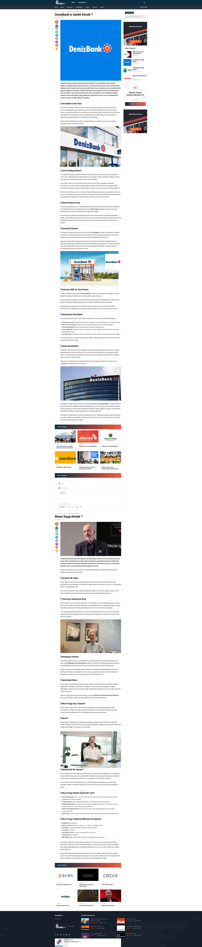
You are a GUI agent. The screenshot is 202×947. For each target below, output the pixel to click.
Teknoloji (94, 7)
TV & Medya (129, 935)
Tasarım (87, 7)
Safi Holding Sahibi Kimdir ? (87, 905)
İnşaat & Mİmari (94, 922)
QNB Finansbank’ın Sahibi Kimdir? (138, 52)
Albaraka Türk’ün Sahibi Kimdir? (88, 446)
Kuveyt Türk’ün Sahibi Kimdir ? (110, 446)
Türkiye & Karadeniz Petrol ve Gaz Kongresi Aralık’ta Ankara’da (87, 468)
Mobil (56, 7)
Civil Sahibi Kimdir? (130, 919)
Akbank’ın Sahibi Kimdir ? (139, 76)
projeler (84, 612)
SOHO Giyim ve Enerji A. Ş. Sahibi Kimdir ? (86, 885)
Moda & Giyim (129, 920)
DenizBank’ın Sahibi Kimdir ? (138, 60)
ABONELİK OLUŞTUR (135, 104)
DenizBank (63, 107)
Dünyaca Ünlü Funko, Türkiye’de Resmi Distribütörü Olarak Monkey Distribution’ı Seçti (110, 468)
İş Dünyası (64, 513)
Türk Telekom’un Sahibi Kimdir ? (134, 926)
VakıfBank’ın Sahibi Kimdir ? (64, 467)
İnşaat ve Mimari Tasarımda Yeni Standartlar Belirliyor (99, 919)
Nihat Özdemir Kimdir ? (108, 905)
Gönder (62, 506)
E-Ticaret (93, 928)
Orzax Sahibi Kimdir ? (108, 884)
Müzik (62, 7)
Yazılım (102, 7)
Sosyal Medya (79, 7)
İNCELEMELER (82, 2)
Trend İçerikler (143, 7)
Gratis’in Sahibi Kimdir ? (96, 933)
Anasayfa (57, 11)
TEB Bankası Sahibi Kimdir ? (138, 68)
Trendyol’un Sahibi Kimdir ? (97, 926)
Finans (63, 11)
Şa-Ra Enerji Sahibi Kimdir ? (64, 884)
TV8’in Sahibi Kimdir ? (131, 933)
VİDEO (73, 2)
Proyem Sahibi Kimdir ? (62, 905)
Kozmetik (93, 935)
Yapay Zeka (70, 7)
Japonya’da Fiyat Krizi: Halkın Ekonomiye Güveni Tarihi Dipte (64, 447)
